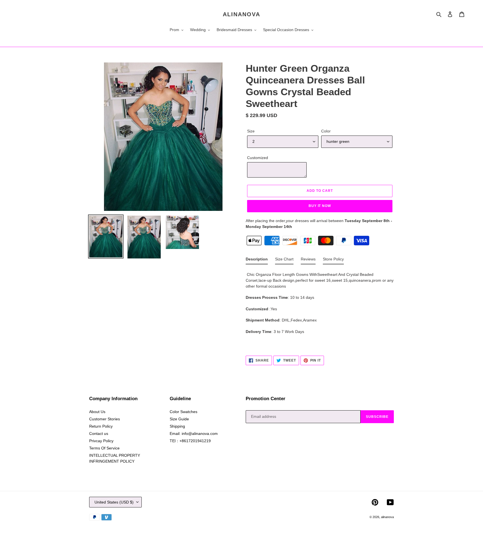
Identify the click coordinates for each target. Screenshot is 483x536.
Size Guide (179, 419)
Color (326, 131)
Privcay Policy (101, 441)
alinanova (241, 14)
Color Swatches (183, 411)
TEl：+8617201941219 (190, 441)
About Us (97, 411)
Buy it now (320, 206)
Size (251, 131)
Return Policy (101, 426)
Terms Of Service (104, 448)
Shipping (177, 426)
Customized (257, 157)
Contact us (98, 433)
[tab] (257, 260)
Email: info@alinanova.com (194, 433)
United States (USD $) (114, 502)
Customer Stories (104, 419)
